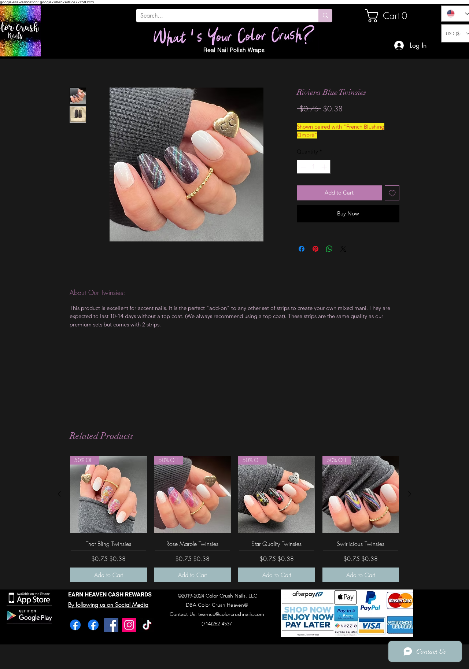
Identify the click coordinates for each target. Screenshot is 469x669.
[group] (234, 519)
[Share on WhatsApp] (329, 248)
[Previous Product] (59, 493)
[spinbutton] (314, 167)
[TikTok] (147, 625)
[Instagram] (129, 625)
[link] (390, 15)
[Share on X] (343, 248)
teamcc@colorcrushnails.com (231, 614)
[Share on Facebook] (301, 248)
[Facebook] (75, 625)
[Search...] (325, 15)
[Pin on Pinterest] (315, 248)
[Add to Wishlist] (392, 192)
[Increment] (325, 167)
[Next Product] (409, 493)
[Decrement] (303, 167)
